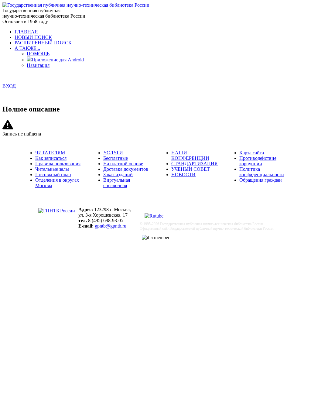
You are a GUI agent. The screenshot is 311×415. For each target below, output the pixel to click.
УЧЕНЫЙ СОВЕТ (190, 169)
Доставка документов (125, 169)
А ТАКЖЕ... (27, 48)
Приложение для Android (58, 59)
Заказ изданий (118, 174)
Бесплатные (115, 158)
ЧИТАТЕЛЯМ (50, 152)
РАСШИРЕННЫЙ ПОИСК (43, 42)
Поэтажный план (53, 174)
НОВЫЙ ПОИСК (33, 37)
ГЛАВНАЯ (26, 31)
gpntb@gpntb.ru (110, 225)
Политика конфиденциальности (261, 171)
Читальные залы (52, 169)
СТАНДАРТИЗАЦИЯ (194, 163)
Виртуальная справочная (116, 182)
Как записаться (51, 158)
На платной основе (123, 163)
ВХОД (9, 85)
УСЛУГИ (113, 152)
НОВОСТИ (183, 174)
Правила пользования (57, 163)
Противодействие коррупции (257, 161)
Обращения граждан (260, 180)
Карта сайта (251, 152)
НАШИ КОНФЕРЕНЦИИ (190, 155)
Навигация (38, 65)
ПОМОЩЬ (38, 53)
